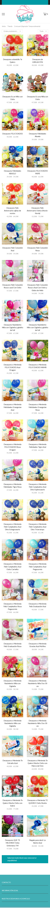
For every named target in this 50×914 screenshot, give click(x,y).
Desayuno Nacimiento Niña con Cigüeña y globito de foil (12, 327)
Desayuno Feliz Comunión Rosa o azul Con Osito (12, 286)
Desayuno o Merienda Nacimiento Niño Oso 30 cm (37, 723)
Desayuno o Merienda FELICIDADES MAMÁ (37, 366)
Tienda (9, 26)
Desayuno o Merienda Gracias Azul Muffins (37, 644)
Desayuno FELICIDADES (12, 134)
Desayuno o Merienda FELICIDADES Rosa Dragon (12, 447)
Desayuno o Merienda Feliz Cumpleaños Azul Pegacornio (37, 566)
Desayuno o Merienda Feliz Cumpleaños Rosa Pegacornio (13, 606)
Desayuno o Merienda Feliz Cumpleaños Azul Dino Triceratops (37, 527)
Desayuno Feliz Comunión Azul (12, 249)
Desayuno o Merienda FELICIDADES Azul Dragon (12, 367)
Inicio (4, 26)
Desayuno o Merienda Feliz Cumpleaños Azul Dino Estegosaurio (12, 527)
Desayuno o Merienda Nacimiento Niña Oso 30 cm (37, 683)
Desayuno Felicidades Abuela (37, 135)
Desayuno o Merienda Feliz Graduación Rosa (12, 644)
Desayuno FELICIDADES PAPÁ (37, 172)
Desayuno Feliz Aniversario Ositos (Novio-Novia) (37, 210)
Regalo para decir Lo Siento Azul (37, 841)
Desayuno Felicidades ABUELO (12, 172)
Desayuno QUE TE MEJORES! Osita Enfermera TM (12, 843)
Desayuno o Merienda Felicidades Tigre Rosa (12, 485)
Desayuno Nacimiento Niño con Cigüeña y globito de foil (37, 327)
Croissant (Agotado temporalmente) (27, 26)
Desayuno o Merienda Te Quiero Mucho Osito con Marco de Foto (38, 763)
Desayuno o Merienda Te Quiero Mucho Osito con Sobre (13, 803)
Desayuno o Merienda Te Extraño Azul (13, 761)
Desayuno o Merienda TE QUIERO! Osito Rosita (37, 801)
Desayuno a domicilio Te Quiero (12, 60)
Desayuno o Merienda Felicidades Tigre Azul (37, 445)
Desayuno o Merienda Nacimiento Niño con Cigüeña (12, 723)
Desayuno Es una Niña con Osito (37, 97)
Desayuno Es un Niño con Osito (12, 97)
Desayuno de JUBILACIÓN (37, 60)
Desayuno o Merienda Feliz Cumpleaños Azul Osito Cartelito (12, 566)
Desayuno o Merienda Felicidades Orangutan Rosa (37, 407)
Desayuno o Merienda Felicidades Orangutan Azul (12, 407)
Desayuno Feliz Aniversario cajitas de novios (12, 210)
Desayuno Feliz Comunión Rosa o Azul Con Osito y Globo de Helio (37, 287)
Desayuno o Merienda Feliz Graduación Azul (37, 605)
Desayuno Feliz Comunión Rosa (37, 249)
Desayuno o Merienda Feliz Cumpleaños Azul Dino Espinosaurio (37, 487)
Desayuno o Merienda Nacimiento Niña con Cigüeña (12, 683)
